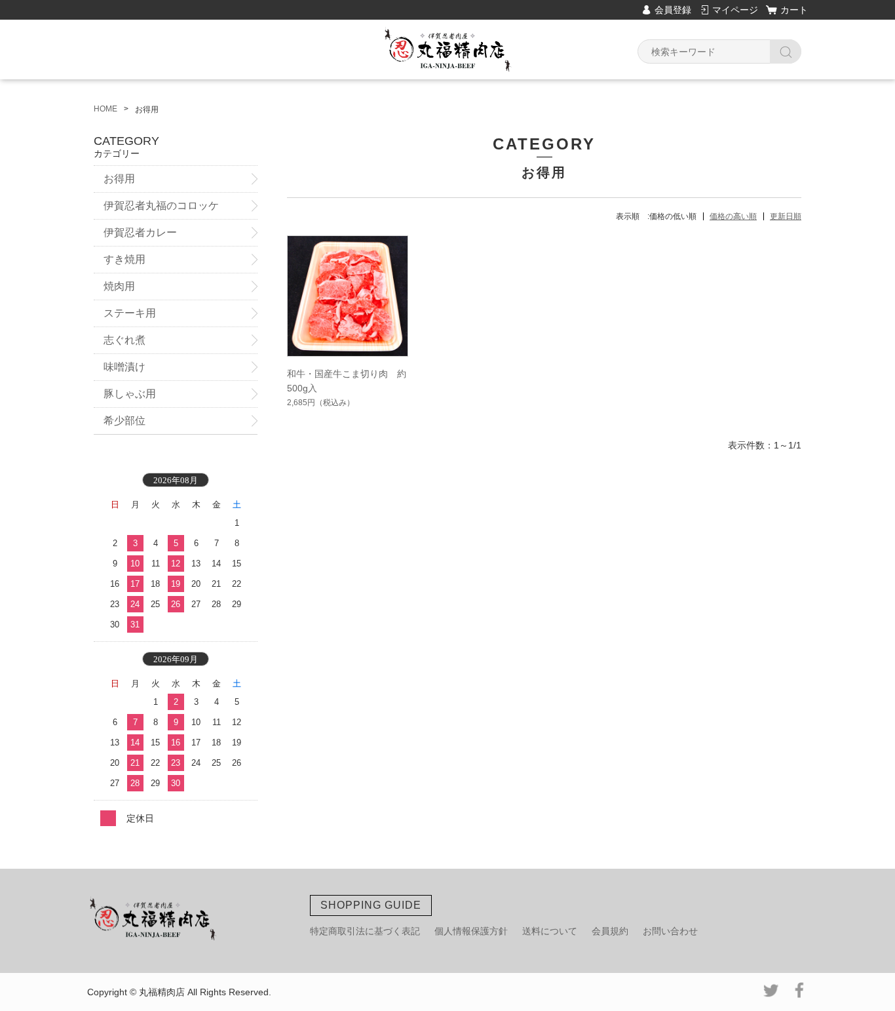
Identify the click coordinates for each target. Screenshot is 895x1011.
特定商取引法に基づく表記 (365, 931)
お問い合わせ (670, 931)
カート (794, 10)
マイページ (735, 10)
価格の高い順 (733, 216)
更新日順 (785, 216)
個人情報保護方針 (471, 931)
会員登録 (673, 10)
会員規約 (610, 931)
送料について (549, 931)
